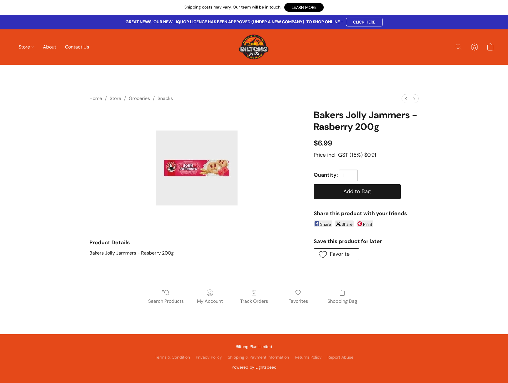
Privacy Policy (209, 357)
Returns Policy (308, 357)
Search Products (166, 301)
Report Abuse (340, 357)
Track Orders (254, 301)
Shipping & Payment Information (258, 357)
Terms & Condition (172, 357)
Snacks (165, 98)
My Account (210, 301)
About (49, 47)
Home (95, 98)
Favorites (298, 301)
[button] (304, 7)
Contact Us (77, 47)
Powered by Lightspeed (254, 367)
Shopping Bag (342, 301)
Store (25, 47)
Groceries (139, 98)
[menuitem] (406, 98)
